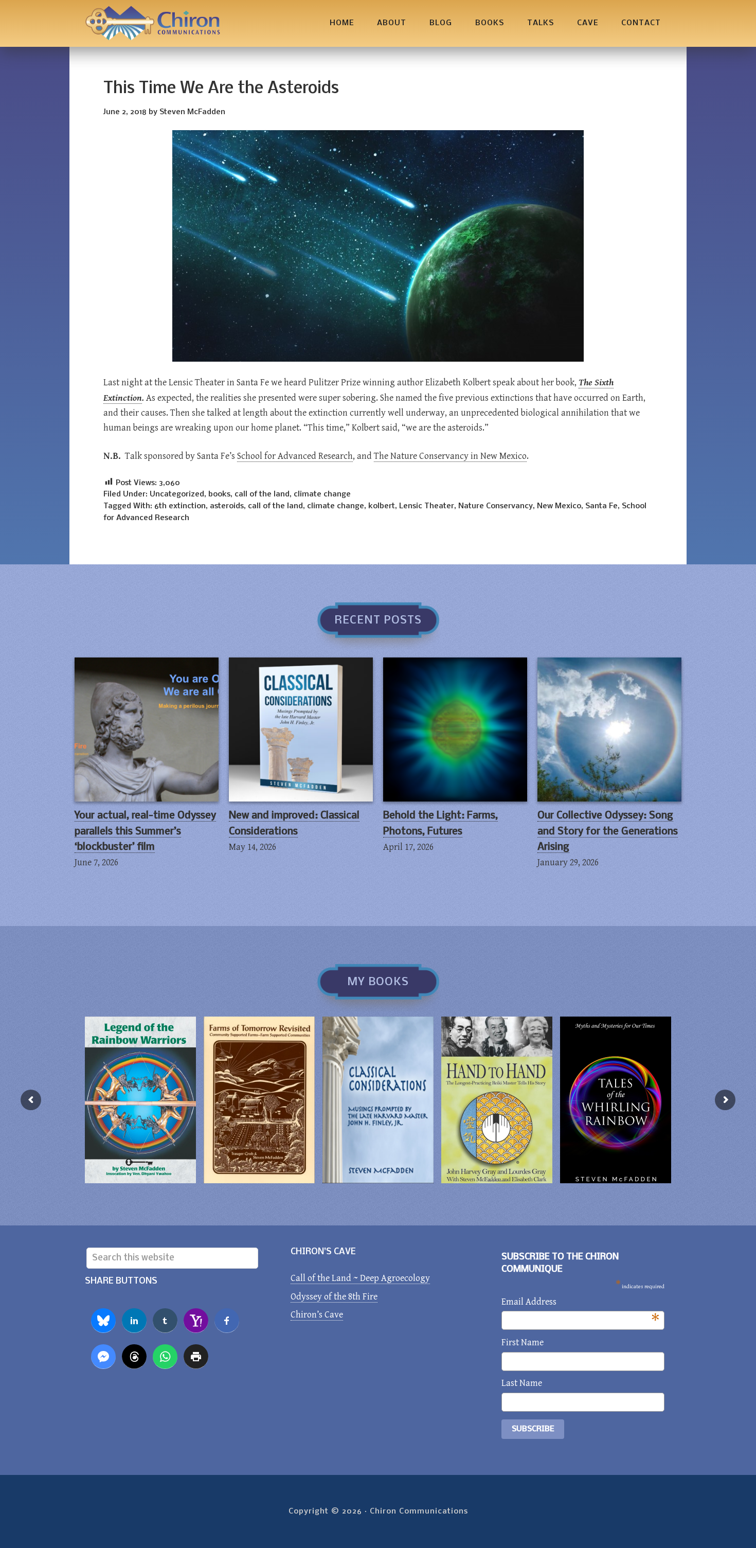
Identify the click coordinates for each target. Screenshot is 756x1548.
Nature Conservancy (495, 506)
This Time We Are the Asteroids (221, 88)
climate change (322, 494)
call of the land (262, 494)
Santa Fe (601, 506)
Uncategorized (177, 494)
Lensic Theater (426, 506)
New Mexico (559, 506)
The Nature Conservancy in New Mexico (450, 456)
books (219, 494)
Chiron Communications (153, 23)
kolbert (381, 506)
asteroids (227, 506)
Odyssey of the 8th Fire (334, 1296)
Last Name (521, 1383)
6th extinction (180, 506)
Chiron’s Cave (317, 1314)
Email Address (580, 1302)
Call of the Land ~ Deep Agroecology (360, 1278)
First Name (522, 1342)
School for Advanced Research (295, 456)
